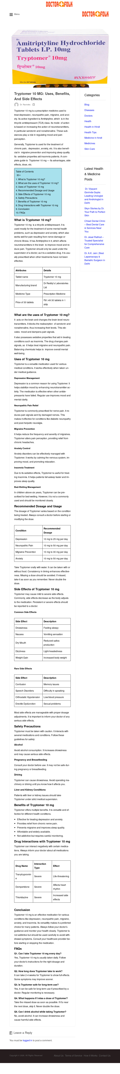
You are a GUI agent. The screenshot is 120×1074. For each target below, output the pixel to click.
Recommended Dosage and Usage (36, 190)
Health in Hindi (92, 126)
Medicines (89, 143)
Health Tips (90, 132)
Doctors (88, 115)
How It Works (90, 1055)
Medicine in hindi (93, 137)
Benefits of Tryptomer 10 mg (32, 201)
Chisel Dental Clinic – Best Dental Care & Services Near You (94, 226)
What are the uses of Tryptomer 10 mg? (38, 183)
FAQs (22, 212)
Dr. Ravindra (25, 104)
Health (87, 121)
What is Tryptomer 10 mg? (31, 179)
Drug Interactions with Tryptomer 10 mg (38, 205)
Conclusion (24, 208)
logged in (27, 1040)
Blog (86, 104)
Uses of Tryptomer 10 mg (31, 186)
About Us (59, 1055)
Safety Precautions (27, 197)
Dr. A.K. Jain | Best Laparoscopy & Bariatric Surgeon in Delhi (94, 258)
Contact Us (104, 1055)
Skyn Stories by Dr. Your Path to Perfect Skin (94, 212)
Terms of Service (73, 1055)
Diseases (89, 110)
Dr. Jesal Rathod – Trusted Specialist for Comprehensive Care (94, 242)
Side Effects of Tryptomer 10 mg (34, 194)
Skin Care (89, 148)
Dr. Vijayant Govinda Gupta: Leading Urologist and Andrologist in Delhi (93, 195)
